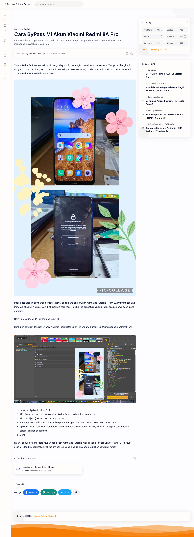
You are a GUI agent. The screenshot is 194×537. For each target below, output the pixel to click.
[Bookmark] (189, 4)
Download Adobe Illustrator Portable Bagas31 (165, 102)
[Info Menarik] (168, 124)
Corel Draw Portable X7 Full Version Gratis (164, 75)
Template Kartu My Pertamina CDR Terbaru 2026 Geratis (164, 130)
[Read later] (127, 53)
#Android (20, 484)
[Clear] (81, 4)
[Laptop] (160, 97)
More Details (52, 525)
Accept (25, 525)
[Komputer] (152, 97)
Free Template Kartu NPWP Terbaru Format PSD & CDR (164, 116)
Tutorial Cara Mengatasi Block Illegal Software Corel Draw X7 (165, 89)
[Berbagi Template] (155, 110)
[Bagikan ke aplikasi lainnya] (76, 492)
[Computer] (152, 83)
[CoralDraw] (152, 69)
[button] (31, 492)
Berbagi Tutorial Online (19, 4)
